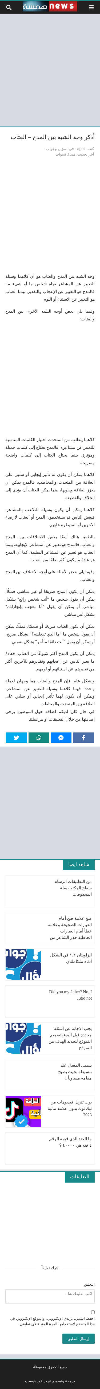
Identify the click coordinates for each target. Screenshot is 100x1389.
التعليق (89, 1284)
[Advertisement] (50, 69)
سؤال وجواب (56, 148)
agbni (81, 148)
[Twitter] (16, 737)
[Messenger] (61, 737)
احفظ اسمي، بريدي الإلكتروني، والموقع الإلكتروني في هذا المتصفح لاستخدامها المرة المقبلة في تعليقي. (52, 1321)
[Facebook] (83, 737)
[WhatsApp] (39, 737)
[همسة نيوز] (50, 6)
